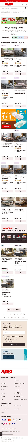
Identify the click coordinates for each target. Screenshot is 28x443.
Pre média (3, 393)
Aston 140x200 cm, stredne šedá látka (6, 291)
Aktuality (3, 383)
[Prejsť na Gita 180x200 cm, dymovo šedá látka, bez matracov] (20, 202)
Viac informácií (8, 341)
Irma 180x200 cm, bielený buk (19, 145)
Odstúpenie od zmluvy (19, 383)
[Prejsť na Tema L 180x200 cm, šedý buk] (7, 52)
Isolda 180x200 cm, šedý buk (19, 60)
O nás (2, 380)
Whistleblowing (16, 431)
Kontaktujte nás (18, 389)
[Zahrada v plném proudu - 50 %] (14, 23)
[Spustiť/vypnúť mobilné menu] (2, 4)
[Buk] (3, 63)
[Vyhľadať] (26, 8)
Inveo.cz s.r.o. (8, 439)
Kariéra (3, 396)
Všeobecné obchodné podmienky (8, 428)
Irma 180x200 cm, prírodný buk (6, 177)
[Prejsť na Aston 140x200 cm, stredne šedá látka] (7, 283)
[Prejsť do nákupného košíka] (26, 4)
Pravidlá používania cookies (7, 434)
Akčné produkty (5, 405)
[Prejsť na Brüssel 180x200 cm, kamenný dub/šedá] (7, 202)
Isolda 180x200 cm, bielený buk (6, 92)
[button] (1, 434)
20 (11, 317)
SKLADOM (14, 37)
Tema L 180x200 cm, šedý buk (8, 60)
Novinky (3, 412)
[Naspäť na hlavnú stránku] (9, 4)
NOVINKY (21, 37)
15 (17, 314)
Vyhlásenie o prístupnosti (20, 399)
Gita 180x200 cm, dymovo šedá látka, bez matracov (19, 209)
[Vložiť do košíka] (7, 73)
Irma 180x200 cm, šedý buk (20, 177)
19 (8, 317)
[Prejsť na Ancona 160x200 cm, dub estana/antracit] (20, 84)
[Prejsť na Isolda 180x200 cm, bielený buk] (7, 84)
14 (14, 314)
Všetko (23, 317)
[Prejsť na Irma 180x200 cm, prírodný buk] (7, 169)
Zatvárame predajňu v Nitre (15, 1)
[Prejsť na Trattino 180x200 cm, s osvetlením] (7, 252)
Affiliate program (18, 396)
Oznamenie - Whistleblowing (18, 393)
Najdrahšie (21, 42)
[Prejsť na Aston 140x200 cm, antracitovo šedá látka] (20, 252)
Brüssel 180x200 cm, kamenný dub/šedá (7, 209)
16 (21, 314)
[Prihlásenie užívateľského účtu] (22, 4)
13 (10, 314)
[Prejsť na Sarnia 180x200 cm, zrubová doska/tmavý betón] (7, 137)
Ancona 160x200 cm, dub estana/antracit (21, 92)
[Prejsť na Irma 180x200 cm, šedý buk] (20, 169)
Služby (2, 389)
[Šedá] (16, 263)
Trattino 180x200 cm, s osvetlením (7, 260)
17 (24, 314)
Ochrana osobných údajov (6, 431)
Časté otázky (17, 386)
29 (18, 317)
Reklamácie (17, 380)
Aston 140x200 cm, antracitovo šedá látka (20, 260)
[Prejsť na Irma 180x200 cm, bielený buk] (20, 137)
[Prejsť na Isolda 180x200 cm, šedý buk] (20, 52)
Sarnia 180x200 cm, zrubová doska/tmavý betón (7, 145)
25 (15, 317)
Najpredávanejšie (5, 42)
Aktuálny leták (17, 405)
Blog (2, 399)
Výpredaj (16, 409)
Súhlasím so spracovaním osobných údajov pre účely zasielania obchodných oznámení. (14, 338)
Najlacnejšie (14, 42)
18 (4, 317)
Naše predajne (4, 386)
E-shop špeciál (5, 409)
